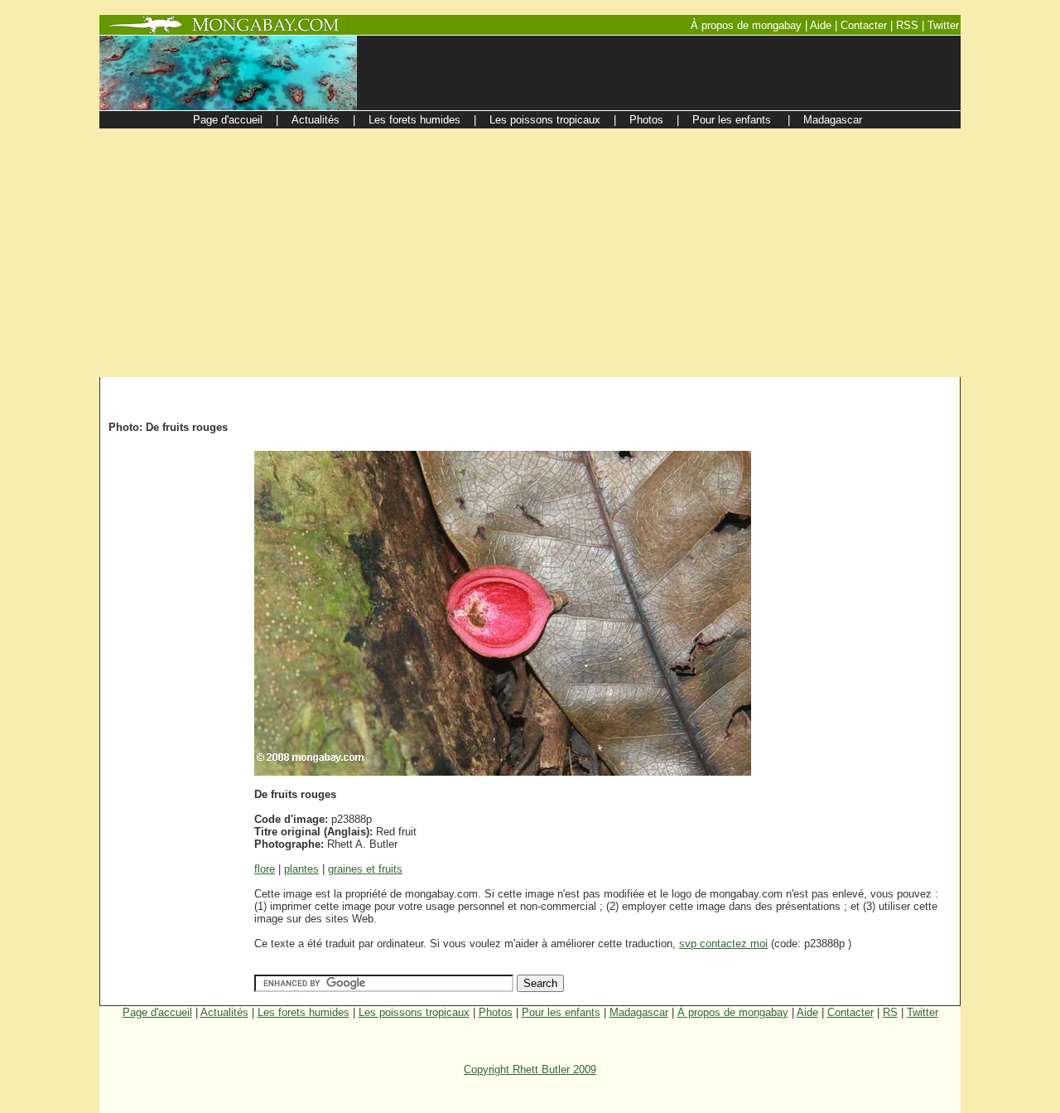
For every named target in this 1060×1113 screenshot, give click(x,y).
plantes (301, 869)
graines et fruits (365, 869)
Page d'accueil (157, 1012)
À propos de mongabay (732, 1012)
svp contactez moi (723, 943)
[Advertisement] (530, 253)
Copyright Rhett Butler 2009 (530, 1069)
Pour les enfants (561, 1012)
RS (890, 1012)
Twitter (922, 1012)
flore (264, 869)
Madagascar (639, 1012)
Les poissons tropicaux (414, 1012)
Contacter (850, 1012)
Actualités (224, 1012)
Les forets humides (303, 1012)
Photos (496, 1012)
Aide (807, 1012)
